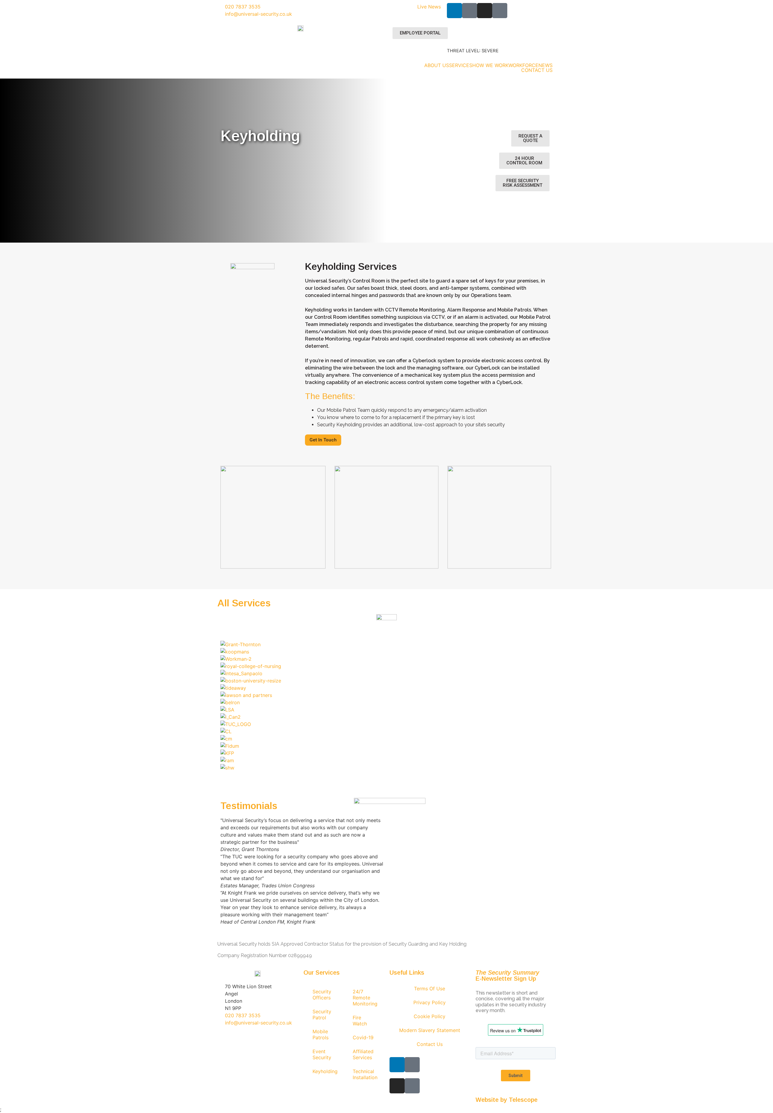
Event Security (322, 1054)
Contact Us (430, 1044)
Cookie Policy (429, 1016)
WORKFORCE (523, 65)
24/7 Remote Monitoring (365, 998)
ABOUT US (436, 65)
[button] (386, 775)
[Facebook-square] (469, 10)
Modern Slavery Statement (429, 1030)
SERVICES (460, 65)
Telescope (523, 1099)
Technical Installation (365, 1074)
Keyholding (325, 1071)
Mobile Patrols (321, 1034)
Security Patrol (322, 1014)
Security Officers (322, 995)
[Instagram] (484, 10)
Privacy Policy (429, 1002)
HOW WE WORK (490, 65)
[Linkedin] (454, 10)
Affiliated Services (363, 1054)
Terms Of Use (429, 989)
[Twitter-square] (499, 10)
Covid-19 (363, 1037)
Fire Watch (360, 1021)
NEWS (545, 65)
